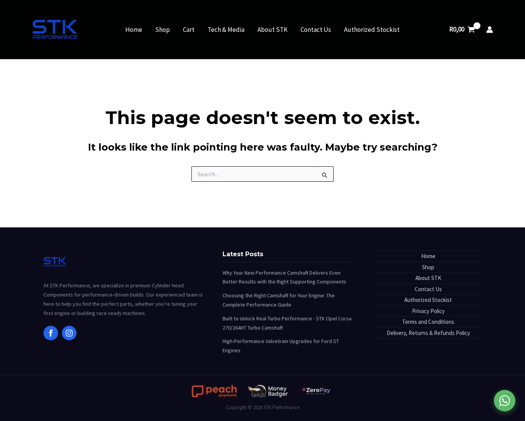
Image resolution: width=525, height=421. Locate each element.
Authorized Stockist (372, 29)
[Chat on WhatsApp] (504, 400)
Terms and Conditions (428, 321)
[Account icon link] (489, 29)
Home (133, 29)
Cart (188, 29)
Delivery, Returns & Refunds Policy (428, 332)
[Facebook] (50, 333)
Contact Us (316, 29)
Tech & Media (226, 29)
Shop (162, 29)
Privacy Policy (428, 311)
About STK (272, 29)
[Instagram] (69, 333)
